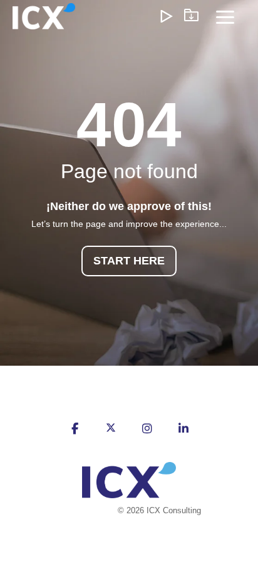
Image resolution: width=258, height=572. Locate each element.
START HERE (129, 260)
